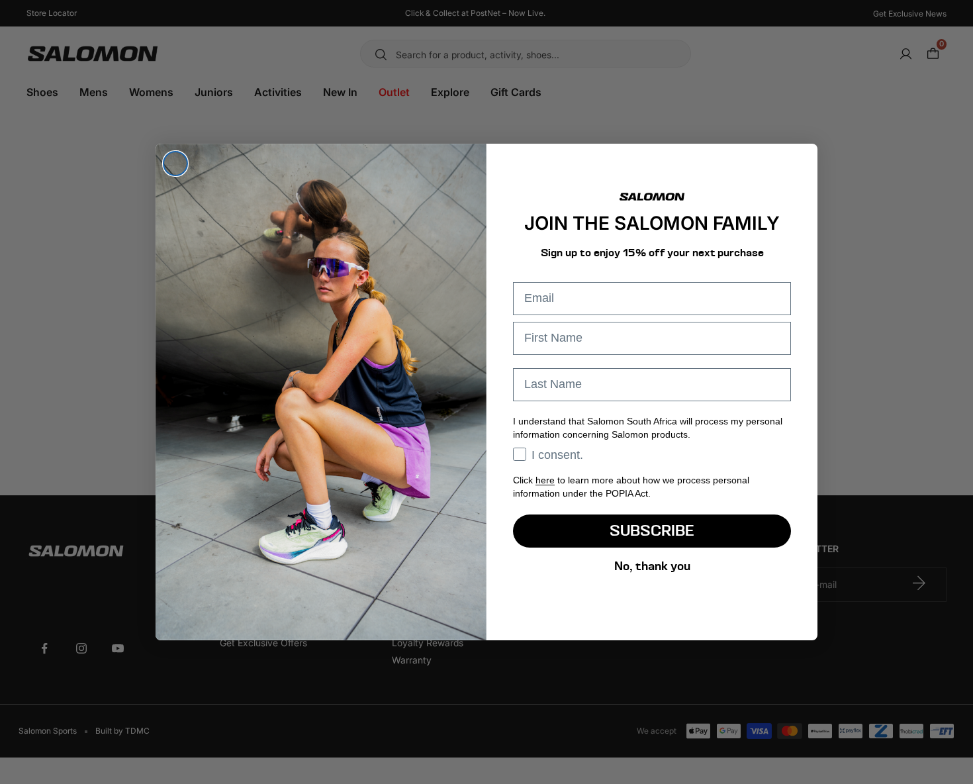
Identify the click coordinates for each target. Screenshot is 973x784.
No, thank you (652, 566)
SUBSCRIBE (652, 530)
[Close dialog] (175, 163)
